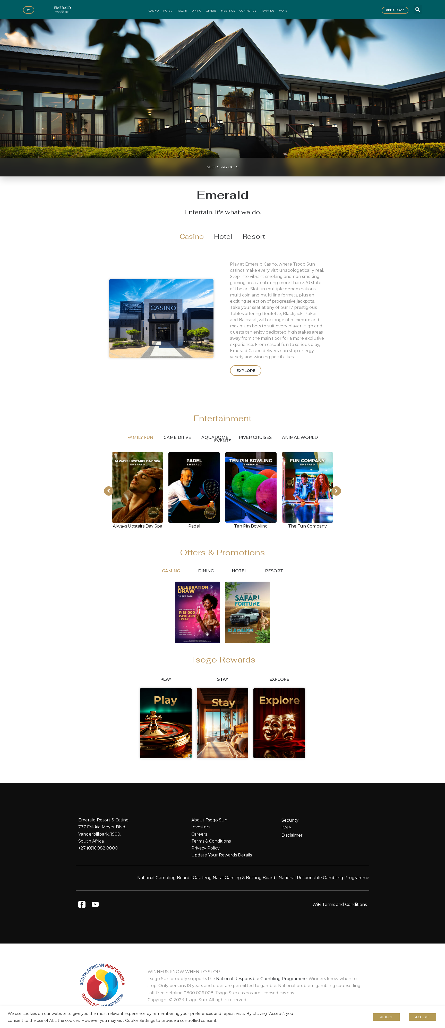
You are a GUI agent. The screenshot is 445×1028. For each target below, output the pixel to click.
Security (289, 820)
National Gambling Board (163, 877)
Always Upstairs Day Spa (137, 526)
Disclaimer (292, 835)
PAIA (286, 827)
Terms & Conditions (211, 841)
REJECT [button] (386, 1017)
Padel (194, 526)
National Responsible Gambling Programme (324, 877)
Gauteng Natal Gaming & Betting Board (234, 877)
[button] (418, 9)
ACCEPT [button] (422, 1017)
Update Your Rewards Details (221, 855)
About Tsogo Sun (209, 820)
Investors (200, 827)
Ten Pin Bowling (251, 526)
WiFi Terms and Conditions (339, 904)
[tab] (192, 237)
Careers (199, 834)
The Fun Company (307, 526)
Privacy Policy (205, 848)
